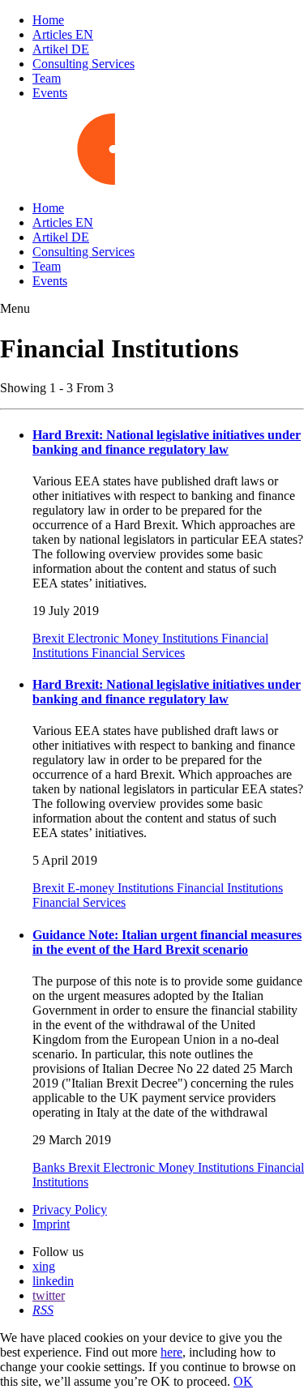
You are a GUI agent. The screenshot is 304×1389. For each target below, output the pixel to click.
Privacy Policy (69, 1209)
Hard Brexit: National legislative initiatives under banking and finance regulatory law (166, 442)
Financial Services (138, 653)
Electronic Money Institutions (144, 638)
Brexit (49, 638)
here (171, 1352)
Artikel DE (60, 49)
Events (49, 93)
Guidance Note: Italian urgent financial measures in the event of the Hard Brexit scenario (167, 942)
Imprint (51, 1224)
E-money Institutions (122, 888)
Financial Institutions (230, 888)
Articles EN (62, 34)
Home (48, 20)
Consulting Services (83, 64)
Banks (50, 1167)
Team (46, 78)
